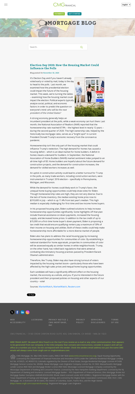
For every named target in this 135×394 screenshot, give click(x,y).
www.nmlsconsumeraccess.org (82, 356)
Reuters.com (74, 286)
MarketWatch (45, 286)
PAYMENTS (59, 14)
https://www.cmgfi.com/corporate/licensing (29, 383)
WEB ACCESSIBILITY (18, 321)
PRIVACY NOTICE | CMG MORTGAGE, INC (58, 322)
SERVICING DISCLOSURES (98, 321)
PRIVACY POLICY (80, 321)
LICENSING (37, 319)
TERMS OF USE (115, 321)
